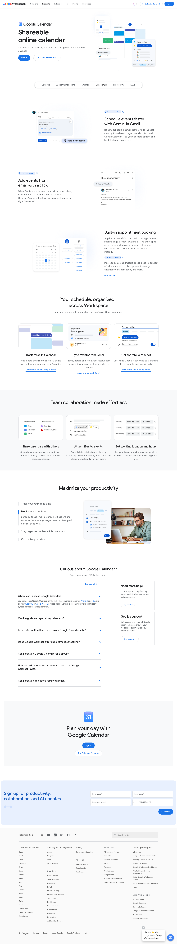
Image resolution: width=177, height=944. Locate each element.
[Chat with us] (170, 937)
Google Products (73, 933)
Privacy (36, 933)
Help (85, 933)
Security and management (59, 847)
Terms (45, 933)
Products (46, 4)
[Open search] (135, 4)
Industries (58, 4)
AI (67, 4)
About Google (57, 933)
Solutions (34, 4)
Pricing (75, 4)
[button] (170, 937)
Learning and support (143, 847)
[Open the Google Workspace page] (14, 3)
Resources (86, 4)
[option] (46, 85)
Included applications (29, 847)
